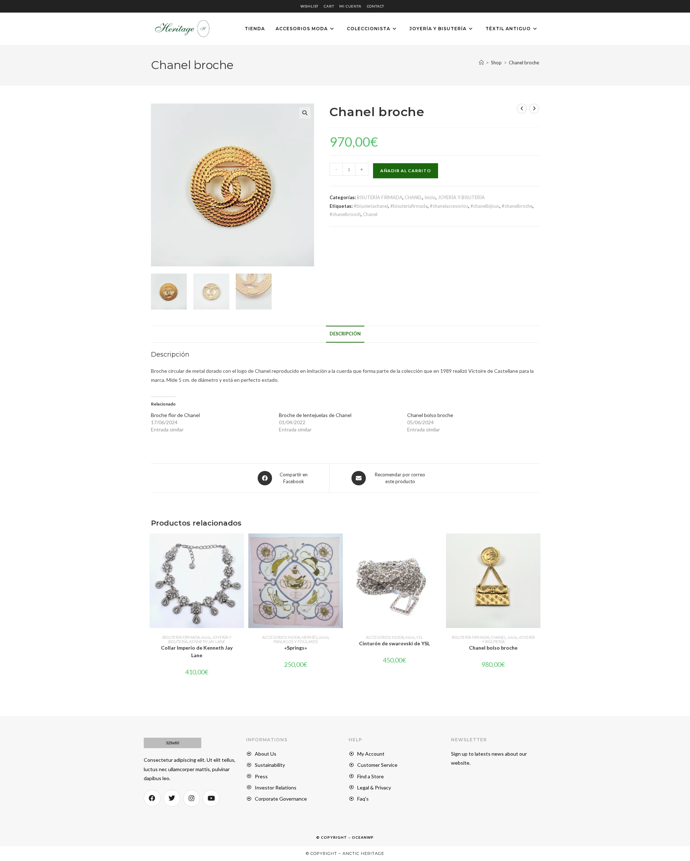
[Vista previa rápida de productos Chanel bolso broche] (537, 546)
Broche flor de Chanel (175, 415)
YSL (419, 637)
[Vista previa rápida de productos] (339, 546)
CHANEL (413, 197)
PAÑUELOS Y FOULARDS (295, 641)
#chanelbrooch (345, 214)
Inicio (430, 197)
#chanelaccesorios (449, 206)
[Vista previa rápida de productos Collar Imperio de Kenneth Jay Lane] (240, 546)
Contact (376, 6)
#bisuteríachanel (371, 206)
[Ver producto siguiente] (534, 109)
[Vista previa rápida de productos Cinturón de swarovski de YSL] (438, 546)
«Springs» (295, 648)
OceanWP (363, 837)
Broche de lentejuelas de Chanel (315, 415)
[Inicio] (481, 62)
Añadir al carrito (405, 170)
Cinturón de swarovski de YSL (394, 643)
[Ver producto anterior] (522, 109)
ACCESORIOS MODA (281, 637)
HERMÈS (310, 637)
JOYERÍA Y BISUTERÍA (461, 197)
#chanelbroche (517, 206)
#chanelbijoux (485, 206)
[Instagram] (191, 798)
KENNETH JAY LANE (207, 641)
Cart (329, 6)
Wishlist (309, 6)
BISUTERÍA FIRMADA (379, 197)
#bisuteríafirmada (409, 206)
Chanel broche (524, 62)
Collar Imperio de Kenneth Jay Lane (197, 651)
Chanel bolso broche (430, 415)
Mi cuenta (350, 6)
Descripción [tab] (345, 333)
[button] (304, 113)
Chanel (370, 214)
